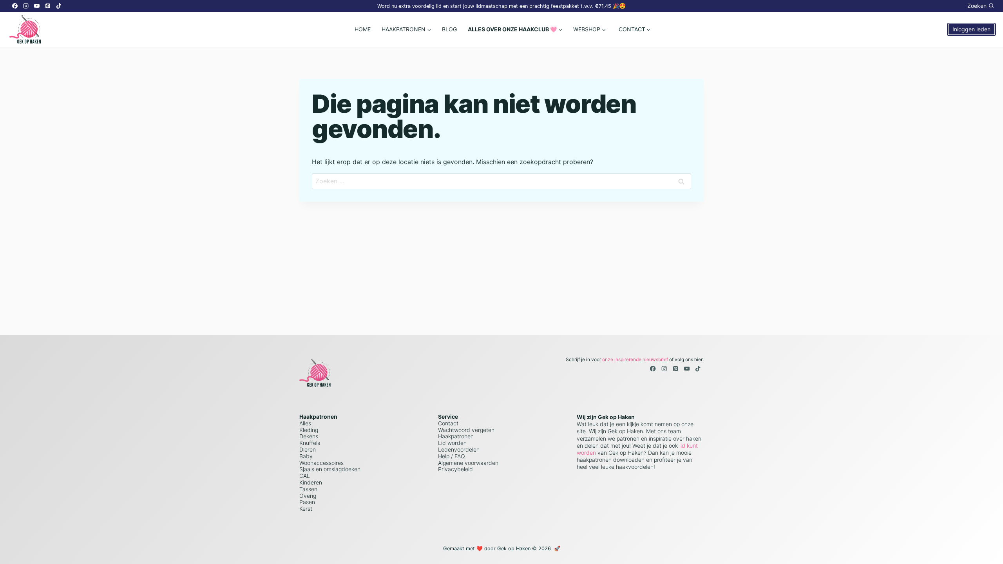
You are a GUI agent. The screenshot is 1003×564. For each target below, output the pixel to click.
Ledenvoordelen (459, 449)
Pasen (307, 502)
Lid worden (452, 442)
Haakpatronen (456, 436)
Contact (448, 423)
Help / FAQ (451, 456)
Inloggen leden (971, 29)
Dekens (308, 436)
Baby (306, 456)
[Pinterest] (47, 5)
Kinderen (310, 482)
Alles (305, 423)
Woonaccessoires (321, 462)
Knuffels (309, 442)
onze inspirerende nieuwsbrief (635, 359)
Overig (307, 495)
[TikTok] (58, 5)
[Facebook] (14, 5)
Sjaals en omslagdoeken (329, 469)
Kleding (308, 430)
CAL (304, 475)
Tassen (308, 489)
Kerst (305, 508)
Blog (449, 29)
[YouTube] (36, 5)
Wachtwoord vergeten (466, 430)
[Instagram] (25, 5)
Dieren (307, 449)
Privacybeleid (455, 469)
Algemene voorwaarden (468, 462)
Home (363, 29)
